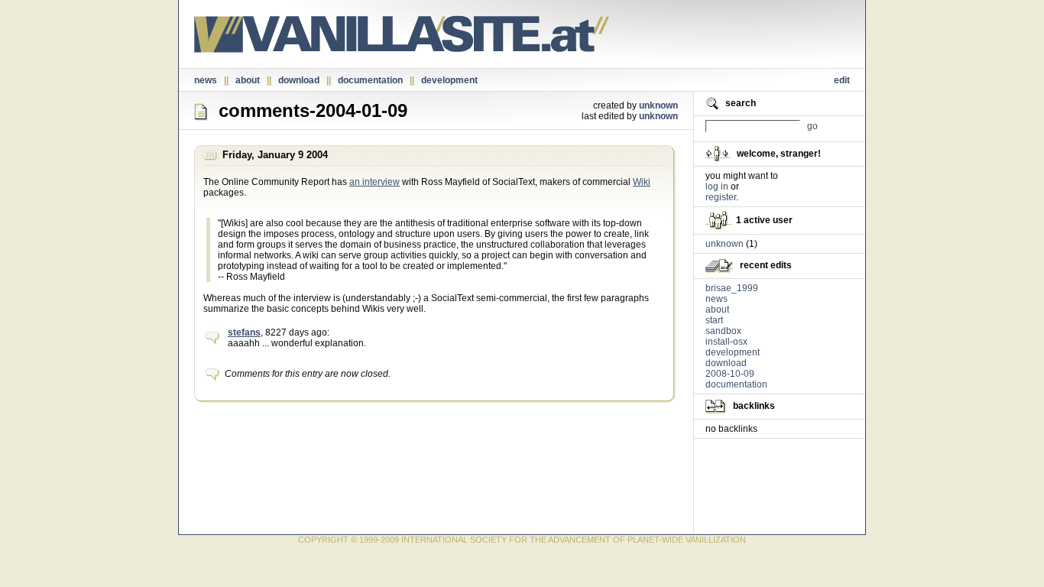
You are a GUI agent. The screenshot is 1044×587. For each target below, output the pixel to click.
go (812, 126)
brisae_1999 (731, 288)
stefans (244, 332)
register (720, 197)
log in (716, 186)
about (247, 80)
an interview (374, 182)
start (714, 320)
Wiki (641, 182)
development (449, 80)
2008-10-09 (729, 373)
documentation (370, 80)
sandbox (723, 331)
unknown (658, 105)
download (298, 80)
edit (842, 80)
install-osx (726, 341)
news (205, 80)
